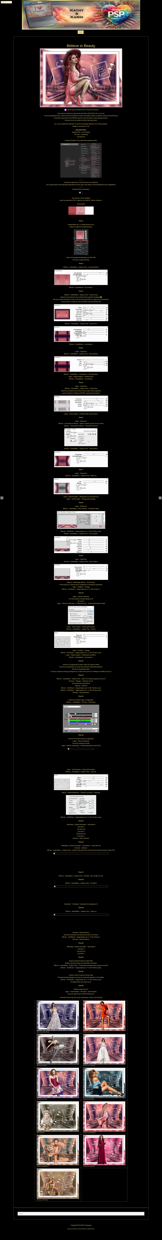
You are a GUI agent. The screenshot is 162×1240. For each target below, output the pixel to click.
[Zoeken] (142, 1214)
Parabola (83, 1229)
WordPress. (91, 1229)
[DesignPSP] (1, 497)
